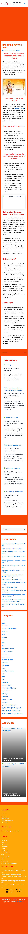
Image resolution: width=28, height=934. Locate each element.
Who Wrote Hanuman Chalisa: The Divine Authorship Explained (14, 396)
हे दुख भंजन (4, 702)
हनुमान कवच (5, 682)
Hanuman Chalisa (19, 108)
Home (3, 848)
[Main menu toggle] (25, 3)
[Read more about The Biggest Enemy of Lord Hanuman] (12, 468)
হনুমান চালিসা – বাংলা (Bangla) (9, 705)
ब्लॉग (3, 640)
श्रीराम (3, 668)
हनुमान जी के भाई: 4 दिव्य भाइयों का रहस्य (11, 579)
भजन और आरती (5, 857)
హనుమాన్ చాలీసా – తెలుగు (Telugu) (11, 710)
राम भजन (4, 654)
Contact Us (4, 822)
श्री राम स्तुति (5, 662)
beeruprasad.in (20, 901)
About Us (4, 814)
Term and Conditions (7, 820)
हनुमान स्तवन (5, 696)
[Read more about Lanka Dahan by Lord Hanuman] (13, 491)
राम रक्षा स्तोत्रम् (5, 657)
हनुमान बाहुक (5, 693)
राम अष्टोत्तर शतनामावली (7, 651)
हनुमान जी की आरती (6, 691)
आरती (3, 634)
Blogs (3, 623)
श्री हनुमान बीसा (5, 665)
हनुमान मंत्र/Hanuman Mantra (9, 863)
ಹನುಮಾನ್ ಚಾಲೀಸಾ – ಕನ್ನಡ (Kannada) (12, 713)
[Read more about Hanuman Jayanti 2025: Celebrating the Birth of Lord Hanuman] (11, 417)
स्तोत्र (3, 677)
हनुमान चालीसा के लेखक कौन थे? (9, 587)
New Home (4, 850)
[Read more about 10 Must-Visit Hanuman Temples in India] (12, 445)
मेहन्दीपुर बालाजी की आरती (8, 648)
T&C (2, 855)
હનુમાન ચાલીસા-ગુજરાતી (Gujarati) (11, 708)
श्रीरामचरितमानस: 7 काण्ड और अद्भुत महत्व (12, 548)
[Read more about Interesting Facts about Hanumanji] (7, 364)
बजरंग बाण (4, 637)
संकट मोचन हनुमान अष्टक (8, 671)
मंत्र (3, 645)
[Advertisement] (14, 22)
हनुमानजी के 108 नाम (7, 699)
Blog (3, 620)
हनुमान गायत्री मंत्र (6, 685)
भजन (3, 643)
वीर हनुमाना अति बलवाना (7, 660)
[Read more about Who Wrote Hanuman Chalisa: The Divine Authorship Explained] (14, 389)
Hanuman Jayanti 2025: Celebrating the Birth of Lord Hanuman (13, 423)
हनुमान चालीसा (4, 861)
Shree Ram (5, 631)
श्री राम (3, 859)
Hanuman (4, 626)
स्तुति (3, 674)
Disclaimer (4, 816)
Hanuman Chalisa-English (9, 628)
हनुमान (3, 679)
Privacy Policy (5, 818)
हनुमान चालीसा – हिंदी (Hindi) (9, 688)
